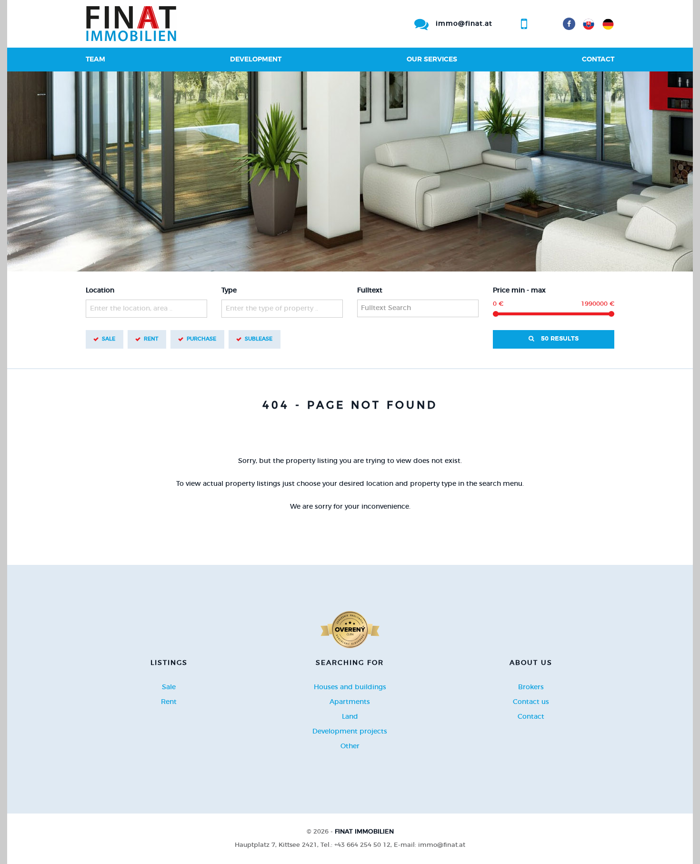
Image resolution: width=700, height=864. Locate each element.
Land (350, 716)
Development (255, 59)
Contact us (531, 702)
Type (229, 290)
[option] (350, 171)
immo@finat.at (464, 23)
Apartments (350, 702)
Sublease (258, 339)
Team (95, 59)
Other (350, 746)
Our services (432, 59)
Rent (151, 339)
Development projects (349, 731)
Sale (108, 339)
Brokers (531, 687)
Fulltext (369, 290)
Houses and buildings (350, 687)
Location (100, 290)
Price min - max (519, 290)
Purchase (201, 339)
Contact (598, 59)
